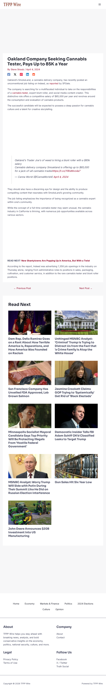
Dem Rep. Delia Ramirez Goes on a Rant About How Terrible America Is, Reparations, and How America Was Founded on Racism (29, 346)
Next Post (85, 288)
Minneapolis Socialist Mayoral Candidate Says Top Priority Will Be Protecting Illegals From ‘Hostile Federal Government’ (29, 439)
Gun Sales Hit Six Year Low (73, 482)
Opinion (59, 609)
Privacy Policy (10, 659)
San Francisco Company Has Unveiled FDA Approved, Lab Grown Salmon (28, 392)
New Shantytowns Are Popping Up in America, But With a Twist (55, 260)
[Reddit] (33, 74)
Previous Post (22, 288)
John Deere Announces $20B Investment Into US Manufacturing (28, 532)
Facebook (61, 659)
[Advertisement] (53, 32)
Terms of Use (10, 662)
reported (53, 83)
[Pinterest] (21, 74)
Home (16, 603)
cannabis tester (20, 92)
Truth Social (62, 666)
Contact (60, 637)
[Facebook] (8, 74)
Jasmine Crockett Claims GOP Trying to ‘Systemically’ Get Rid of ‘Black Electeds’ (74, 392)
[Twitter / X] (15, 74)
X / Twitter (61, 662)
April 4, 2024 (60, 176)
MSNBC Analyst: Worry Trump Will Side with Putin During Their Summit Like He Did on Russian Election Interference (29, 487)
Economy (30, 603)
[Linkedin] (27, 74)
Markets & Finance (49, 603)
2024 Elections (85, 603)
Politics (68, 603)
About (59, 633)
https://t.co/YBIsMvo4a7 (66, 170)
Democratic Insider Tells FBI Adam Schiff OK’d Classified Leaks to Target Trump (74, 435)
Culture (46, 609)
